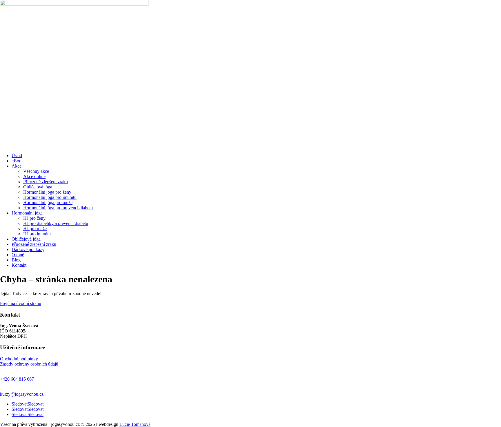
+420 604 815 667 (17, 379)
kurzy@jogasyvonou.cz (21, 394)
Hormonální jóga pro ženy (47, 192)
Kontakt (19, 265)
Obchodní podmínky (19, 358)
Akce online (34, 176)
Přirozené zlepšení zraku (45, 181)
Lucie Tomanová (134, 424)
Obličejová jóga (37, 186)
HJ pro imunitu (37, 233)
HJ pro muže (35, 228)
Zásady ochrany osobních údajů (29, 363)
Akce (16, 165)
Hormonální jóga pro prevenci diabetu (58, 207)
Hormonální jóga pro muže (47, 202)
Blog (16, 259)
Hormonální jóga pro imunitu (50, 197)
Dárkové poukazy (28, 249)
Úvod (17, 155)
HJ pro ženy (34, 218)
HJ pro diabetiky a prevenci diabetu (55, 223)
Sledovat (35, 403)
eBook (18, 160)
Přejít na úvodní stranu (20, 303)
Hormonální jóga (28, 212)
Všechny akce (36, 171)
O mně (18, 254)
